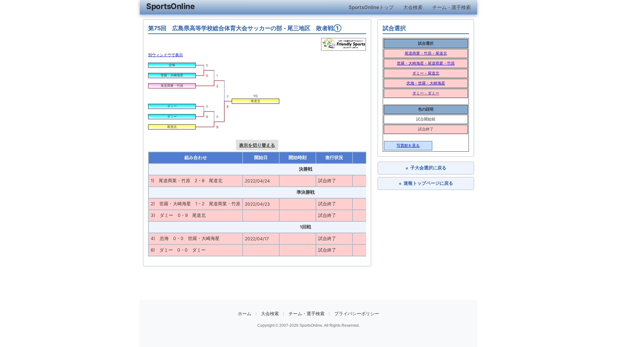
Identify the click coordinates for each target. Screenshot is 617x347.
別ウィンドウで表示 (165, 54)
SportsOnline (170, 6)
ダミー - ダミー (425, 93)
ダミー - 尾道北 (425, 73)
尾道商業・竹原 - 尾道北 (426, 53)
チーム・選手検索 (451, 7)
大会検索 (413, 7)
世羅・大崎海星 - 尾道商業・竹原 (426, 63)
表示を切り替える (257, 145)
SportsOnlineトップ (371, 7)
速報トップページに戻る (426, 183)
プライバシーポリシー (356, 313)
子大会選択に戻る (426, 168)
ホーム (244, 313)
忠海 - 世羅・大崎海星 (426, 83)
